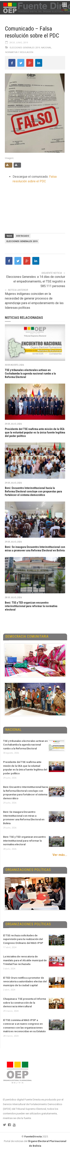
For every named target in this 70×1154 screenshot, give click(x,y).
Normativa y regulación (19, 52)
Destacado (22, 236)
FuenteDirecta (33, 1136)
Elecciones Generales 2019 (25, 47)
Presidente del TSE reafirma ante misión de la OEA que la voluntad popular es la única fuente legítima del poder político (35, 432)
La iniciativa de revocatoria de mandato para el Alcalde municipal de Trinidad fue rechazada (25, 960)
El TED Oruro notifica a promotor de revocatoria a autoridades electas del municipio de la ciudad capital (25, 981)
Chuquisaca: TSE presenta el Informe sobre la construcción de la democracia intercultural (24, 1002)
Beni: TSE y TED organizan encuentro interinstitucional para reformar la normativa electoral (31, 606)
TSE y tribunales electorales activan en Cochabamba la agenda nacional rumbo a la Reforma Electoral (30, 373)
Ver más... (59, 855)
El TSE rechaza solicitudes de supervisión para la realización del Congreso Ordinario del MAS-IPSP (23, 939)
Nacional (46, 47)
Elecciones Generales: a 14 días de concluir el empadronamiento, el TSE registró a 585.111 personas (35, 281)
